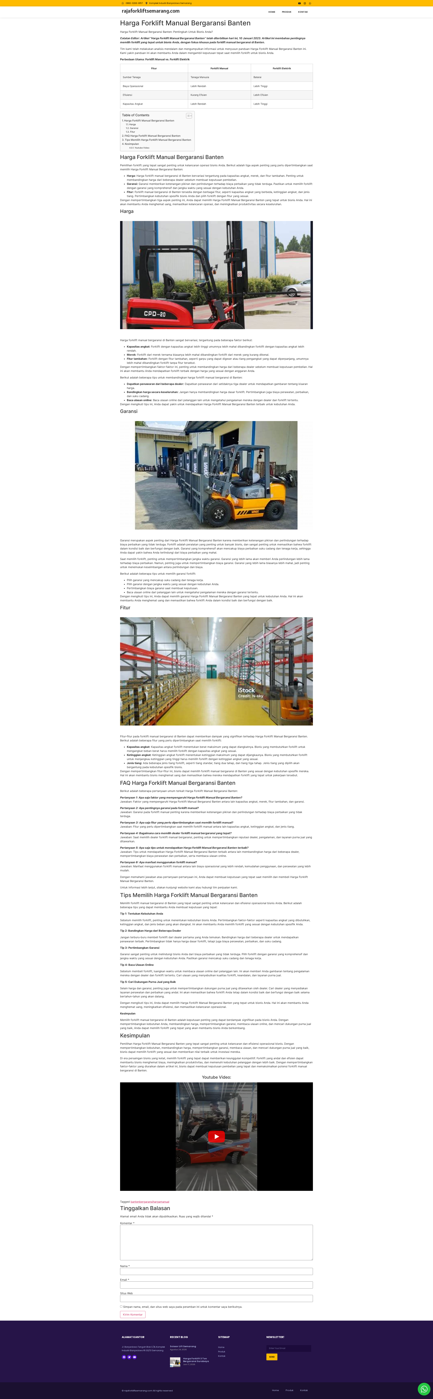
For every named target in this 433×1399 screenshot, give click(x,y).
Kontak (303, 12)
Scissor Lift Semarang (183, 1346)
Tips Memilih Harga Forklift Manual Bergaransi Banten (158, 139)
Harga (132, 124)
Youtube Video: (142, 147)
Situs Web (126, 1293)
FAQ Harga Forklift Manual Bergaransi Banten (152, 135)
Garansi (134, 128)
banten (135, 1201)
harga (156, 1201)
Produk (286, 12)
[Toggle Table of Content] (187, 116)
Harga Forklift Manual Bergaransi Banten (149, 120)
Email (124, 1279)
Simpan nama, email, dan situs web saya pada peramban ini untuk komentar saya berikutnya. (182, 1306)
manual (164, 1201)
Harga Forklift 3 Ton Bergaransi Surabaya (196, 1360)
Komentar (127, 1223)
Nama (125, 1266)
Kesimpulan (132, 143)
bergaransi (146, 1201)
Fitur (132, 131)
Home (271, 12)
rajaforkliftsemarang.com (151, 10)
